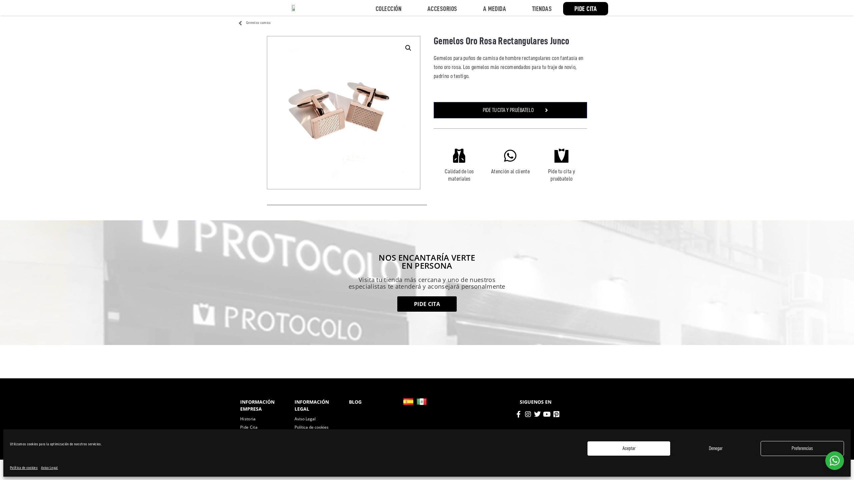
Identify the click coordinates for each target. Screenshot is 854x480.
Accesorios (442, 8)
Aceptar (628, 448)
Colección (389, 8)
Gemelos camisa (258, 23)
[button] (408, 48)
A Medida (494, 8)
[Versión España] (408, 401)
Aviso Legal (49, 468)
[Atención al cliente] (510, 156)
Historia (248, 419)
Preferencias (802, 448)
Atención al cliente (510, 171)
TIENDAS (542, 8)
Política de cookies (24, 468)
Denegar (716, 448)
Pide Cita (249, 427)
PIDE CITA (585, 8)
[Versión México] (422, 401)
